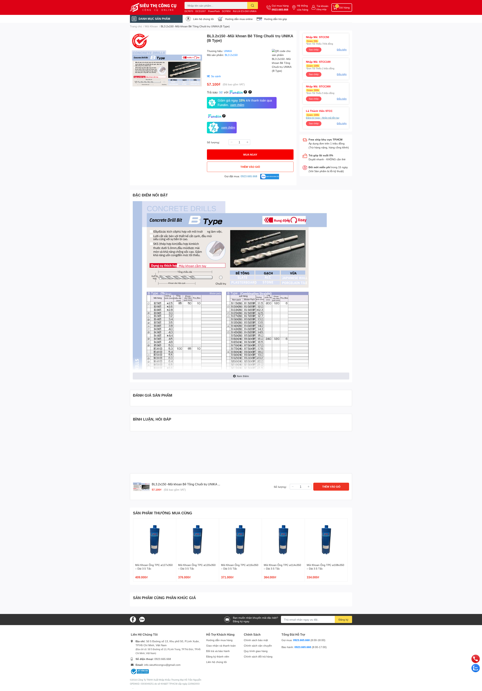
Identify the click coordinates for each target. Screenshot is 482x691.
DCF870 (189, 11)
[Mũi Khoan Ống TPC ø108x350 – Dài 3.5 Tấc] (326, 540)
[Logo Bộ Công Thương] (140, 671)
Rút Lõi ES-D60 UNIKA (244, 11)
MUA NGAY (250, 154)
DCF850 (226, 11)
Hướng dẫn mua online (239, 19)
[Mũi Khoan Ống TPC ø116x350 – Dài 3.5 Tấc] (240, 540)
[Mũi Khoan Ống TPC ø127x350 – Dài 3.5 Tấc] (155, 540)
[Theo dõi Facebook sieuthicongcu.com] (133, 619)
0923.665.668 (280, 9)
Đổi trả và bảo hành (218, 651)
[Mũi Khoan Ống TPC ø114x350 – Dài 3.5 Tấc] (283, 540)
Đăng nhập (321, 9)
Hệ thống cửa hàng (302, 7)
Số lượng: (213, 142)
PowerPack (214, 11)
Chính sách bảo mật (256, 640)
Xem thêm (243, 376)
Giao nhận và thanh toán (221, 645)
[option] (167, 69)
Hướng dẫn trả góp (275, 19)
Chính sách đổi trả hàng (258, 656)
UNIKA (228, 51)
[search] (252, 5)
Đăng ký (343, 619)
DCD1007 (200, 11)
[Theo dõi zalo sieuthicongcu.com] (142, 619)
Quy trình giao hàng (256, 651)
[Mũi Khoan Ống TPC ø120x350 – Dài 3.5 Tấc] (197, 540)
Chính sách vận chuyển (258, 645)
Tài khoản (322, 6)
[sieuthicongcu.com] (153, 7)
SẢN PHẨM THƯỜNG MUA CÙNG (162, 513)
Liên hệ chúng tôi (203, 19)
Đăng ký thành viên (217, 656)
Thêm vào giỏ (250, 166)
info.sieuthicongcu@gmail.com (162, 664)
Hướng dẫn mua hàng (219, 640)
